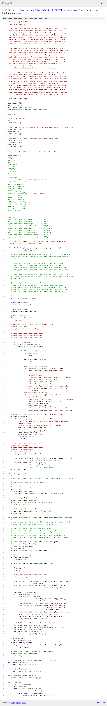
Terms (24, 703)
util (83, 10)
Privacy (18, 703)
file (45, 18)
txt (98, 703)
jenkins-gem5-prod (25, 10)
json (103, 703)
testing (12, 10)
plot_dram (92, 10)
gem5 (4, 10)
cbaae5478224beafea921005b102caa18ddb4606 (57, 10)
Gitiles (13, 703)
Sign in (103, 3)
